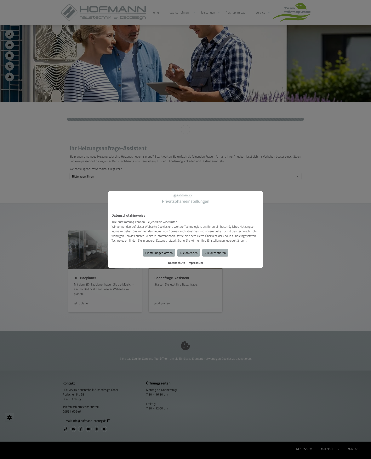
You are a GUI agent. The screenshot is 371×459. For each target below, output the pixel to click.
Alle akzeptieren (215, 253)
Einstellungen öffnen (159, 253)
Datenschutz (176, 262)
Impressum (195, 262)
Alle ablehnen (189, 253)
